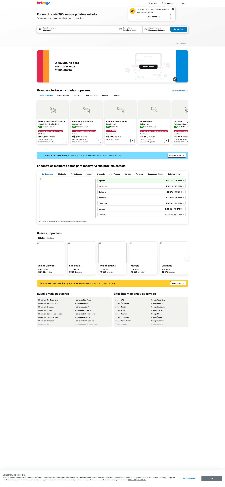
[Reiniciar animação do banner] (175, 79)
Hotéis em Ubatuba (82, 317)
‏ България (158, 307)
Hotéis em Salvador (46, 321)
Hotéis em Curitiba (45, 310)
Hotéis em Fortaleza (83, 310)
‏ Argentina (158, 300)
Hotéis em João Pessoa (84, 307)
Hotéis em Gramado (46, 307)
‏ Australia (157, 303)
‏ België (120, 307)
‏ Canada (157, 310)
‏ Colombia (122, 317)
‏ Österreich (122, 303)
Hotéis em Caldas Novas (48, 317)
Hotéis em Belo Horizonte (85, 314)
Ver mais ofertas (178, 91)
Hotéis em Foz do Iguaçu (48, 303)
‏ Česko (156, 317)
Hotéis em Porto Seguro (84, 321)
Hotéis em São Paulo (83, 300)
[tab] (46, 96)
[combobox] (79, 30)
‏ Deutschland (123, 321)
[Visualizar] (65, 141)
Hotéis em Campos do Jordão (50, 314)
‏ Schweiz (121, 314)
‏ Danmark (157, 321)
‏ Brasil (120, 310)
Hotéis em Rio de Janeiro (48, 300)
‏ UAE (119, 300)
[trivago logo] (43, 3)
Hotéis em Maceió (82, 303)
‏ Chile (156, 314)
